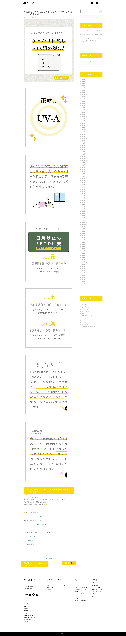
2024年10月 (84, 120)
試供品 (76, 598)
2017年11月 (84, 261)
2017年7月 (84, 268)
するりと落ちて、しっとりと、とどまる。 (91, 38)
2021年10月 (84, 186)
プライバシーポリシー (29, 615)
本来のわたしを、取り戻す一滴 (89, 40)
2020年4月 (84, 217)
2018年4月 (84, 252)
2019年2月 (84, 237)
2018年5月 (84, 250)
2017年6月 (84, 270)
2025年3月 (84, 110)
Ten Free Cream (85, 324)
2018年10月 (84, 242)
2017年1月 (84, 279)
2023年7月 (84, 147)
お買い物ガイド (96, 580)
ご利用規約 (26, 613)
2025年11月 (84, 96)
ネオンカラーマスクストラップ (82, 600)
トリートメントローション (81, 587)
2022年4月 (84, 175)
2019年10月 (84, 224)
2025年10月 (84, 98)
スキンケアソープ (79, 596)
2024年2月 (84, 134)
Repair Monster (85, 317)
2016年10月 (84, 285)
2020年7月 (84, 213)
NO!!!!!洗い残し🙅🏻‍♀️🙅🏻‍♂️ (68, 563)
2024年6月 (84, 127)
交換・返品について (96, 591)
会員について (95, 582)
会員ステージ (50, 593)
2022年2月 (84, 178)
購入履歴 (49, 591)
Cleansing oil (84, 304)
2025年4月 (84, 109)
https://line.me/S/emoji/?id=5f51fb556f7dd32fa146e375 (35, 524)
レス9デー (60, 587)
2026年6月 (84, 83)
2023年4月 (84, 153)
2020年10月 (84, 208)
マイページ (49, 589)
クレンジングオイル (79, 593)
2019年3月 (84, 235)
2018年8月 (84, 244)
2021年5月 (84, 195)
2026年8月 (84, 79)
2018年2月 (84, 255)
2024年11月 (84, 118)
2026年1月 (84, 92)
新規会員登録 (50, 587)
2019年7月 (84, 230)
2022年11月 (84, 162)
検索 (81, 9)
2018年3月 (84, 253)
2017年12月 (84, 259)
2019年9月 (84, 226)
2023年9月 (84, 143)
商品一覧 (77, 580)
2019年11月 (84, 222)
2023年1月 (84, 158)
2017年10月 (84, 262)
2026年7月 (84, 81)
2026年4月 (84, 87)
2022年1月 (84, 180)
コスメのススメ (28, 550)
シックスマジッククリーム (81, 589)
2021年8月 (84, 189)
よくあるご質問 (27, 619)
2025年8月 (84, 101)
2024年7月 (84, 125)
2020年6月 (84, 215)
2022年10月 (84, 164)
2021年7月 (84, 191)
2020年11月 (84, 206)
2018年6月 (84, 248)
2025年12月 (84, 94)
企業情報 (26, 610)
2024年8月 (84, 123)
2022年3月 (84, 176)
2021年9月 (84, 187)
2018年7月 (84, 246)
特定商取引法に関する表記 (30, 617)
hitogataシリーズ (78, 591)
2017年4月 (84, 273)
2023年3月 (84, 154)
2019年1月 (84, 239)
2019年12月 (84, 220)
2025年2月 (84, 112)
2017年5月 (84, 272)
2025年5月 (84, 107)
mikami (34, 17)
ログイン (49, 582)
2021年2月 (84, 200)
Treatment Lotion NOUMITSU (88, 326)
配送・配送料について (97, 589)
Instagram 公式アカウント (29, 536)
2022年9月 (84, 165)
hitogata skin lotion (86, 309)
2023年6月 (84, 149)
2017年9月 (84, 264)
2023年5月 (84, 151)
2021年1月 (84, 202)
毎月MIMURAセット (62, 585)
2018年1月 (84, 257)
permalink (35, 550)
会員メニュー (51, 580)
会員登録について (96, 585)
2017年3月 (84, 275)
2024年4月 (84, 131)
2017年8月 (84, 266)
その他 (83, 329)
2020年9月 (84, 209)
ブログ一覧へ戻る (49, 558)
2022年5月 (84, 173)
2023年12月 (84, 138)
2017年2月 (84, 277)
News (83, 313)
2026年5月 (84, 85)
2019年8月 (84, 228)
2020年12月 (84, 204)
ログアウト (49, 585)
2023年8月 (84, 145)
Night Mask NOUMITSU (87, 315)
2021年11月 (84, 184)
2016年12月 (84, 281)
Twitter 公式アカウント (29, 544)
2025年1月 (84, 114)
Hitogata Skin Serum (86, 311)
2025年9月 (84, 100)
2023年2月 (84, 156)
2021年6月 (84, 193)
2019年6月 (84, 231)
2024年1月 (84, 136)
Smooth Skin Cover (86, 322)
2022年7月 (84, 169)
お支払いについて (96, 587)
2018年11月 (84, 241)
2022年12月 (84, 160)
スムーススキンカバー (80, 582)
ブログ (25, 624)
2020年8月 (84, 211)
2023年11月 (84, 140)
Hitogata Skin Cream (86, 307)
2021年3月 (84, 198)
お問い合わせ (27, 621)
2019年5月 (84, 233)
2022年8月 (84, 167)
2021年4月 (84, 197)
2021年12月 (84, 182)
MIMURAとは (27, 606)
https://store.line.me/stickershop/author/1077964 (33, 516)
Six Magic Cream (85, 318)
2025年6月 (84, 105)
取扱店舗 (26, 608)
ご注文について (95, 593)
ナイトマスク (78, 585)
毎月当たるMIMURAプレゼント (65, 582)
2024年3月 (84, 132)
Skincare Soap (85, 320)
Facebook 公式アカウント (29, 540)
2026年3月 (84, 88)
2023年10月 (84, 142)
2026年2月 (84, 90)
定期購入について (96, 596)
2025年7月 (84, 103)
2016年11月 (84, 283)
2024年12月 (84, 116)
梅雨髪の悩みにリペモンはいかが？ (90, 41)
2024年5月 (84, 129)
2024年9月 (84, 121)
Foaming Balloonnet (86, 306)
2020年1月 (84, 219)
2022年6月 (84, 171)
